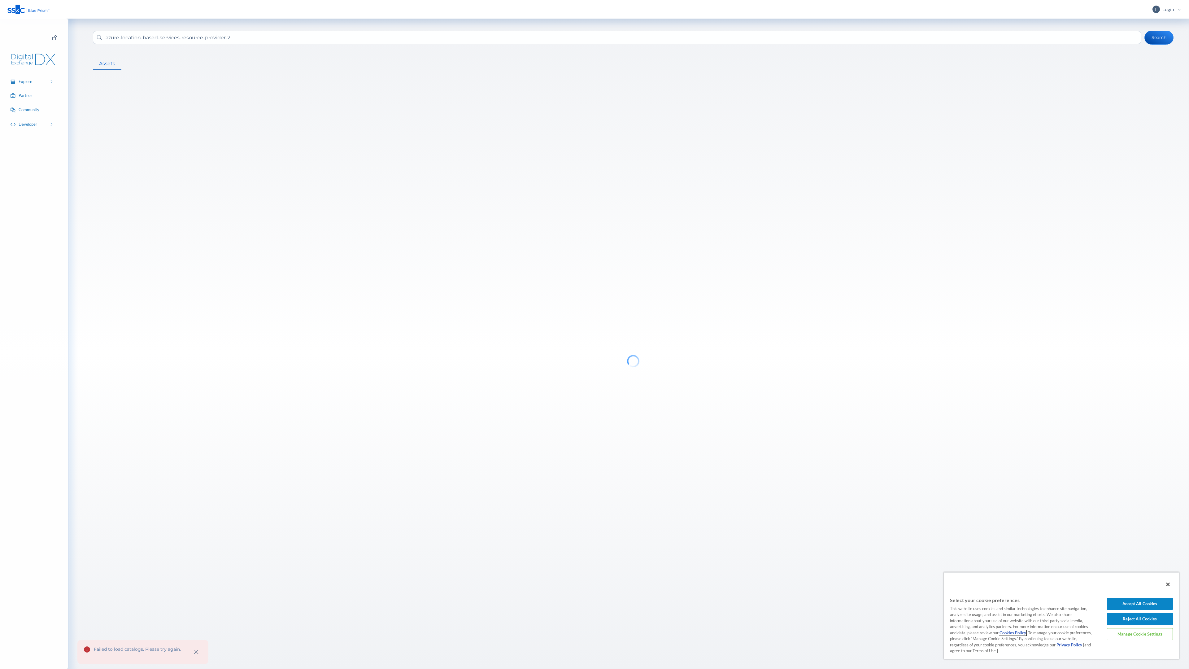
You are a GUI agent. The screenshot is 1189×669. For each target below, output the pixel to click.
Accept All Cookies (1139, 603)
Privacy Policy (1069, 644)
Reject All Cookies (1140, 618)
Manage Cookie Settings (1139, 634)
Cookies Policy (1013, 632)
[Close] (1168, 584)
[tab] (107, 64)
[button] (28, 9)
